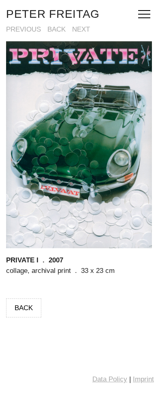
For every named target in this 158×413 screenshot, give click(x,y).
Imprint (143, 379)
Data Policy (109, 379)
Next (81, 29)
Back (56, 29)
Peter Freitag (53, 14)
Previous (23, 29)
